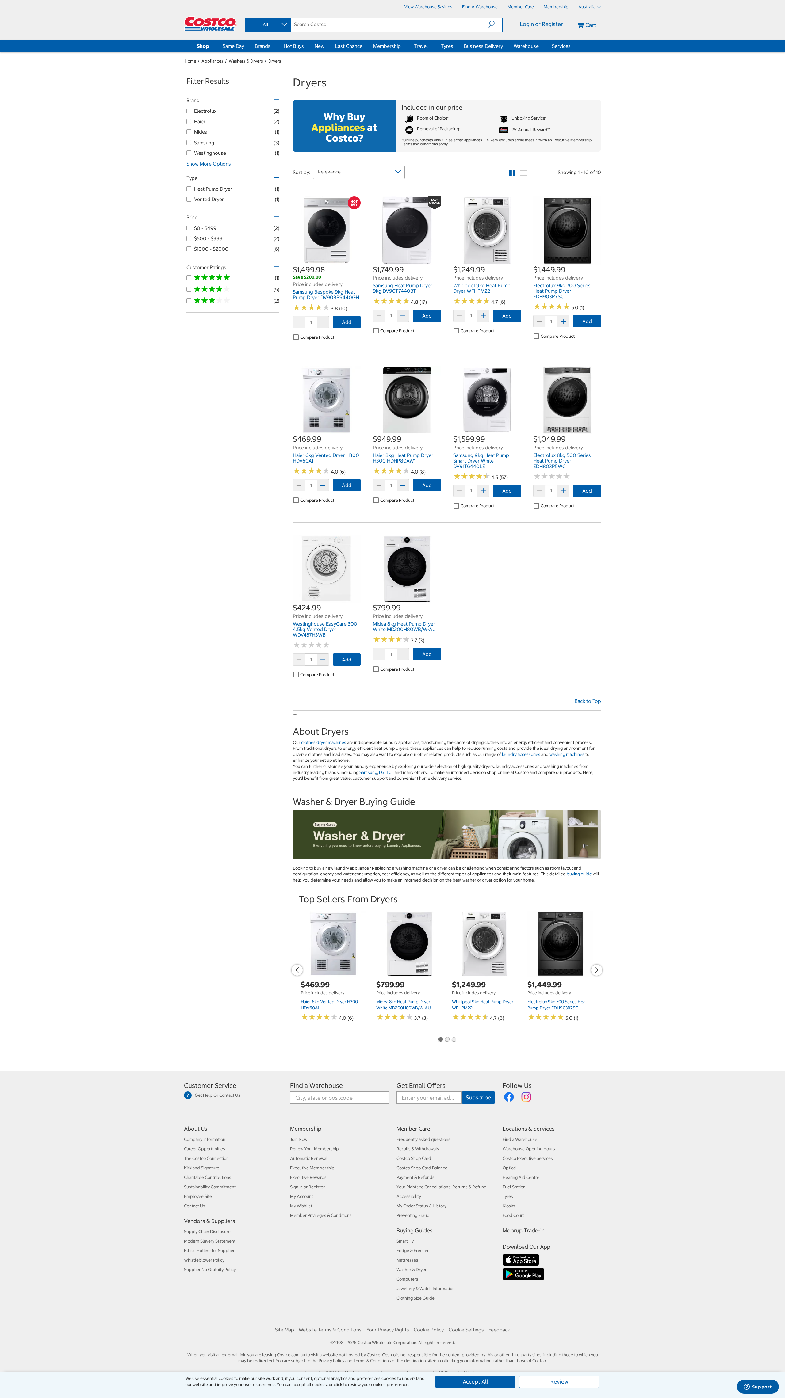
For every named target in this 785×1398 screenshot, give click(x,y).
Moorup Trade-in (524, 1230)
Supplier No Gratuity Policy (210, 1269)
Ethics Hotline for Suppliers (210, 1250)
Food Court (513, 1215)
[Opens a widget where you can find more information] (758, 1387)
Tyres (447, 46)
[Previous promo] (297, 970)
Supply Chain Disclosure (207, 1231)
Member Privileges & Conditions (321, 1215)
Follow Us (517, 1085)
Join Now (298, 1139)
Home (190, 61)
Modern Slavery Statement (210, 1241)
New (319, 46)
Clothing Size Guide (415, 1298)
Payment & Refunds (415, 1177)
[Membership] (402, 46)
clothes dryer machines (323, 742)
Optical (510, 1168)
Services (561, 46)
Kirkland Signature (201, 1168)
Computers (407, 1279)
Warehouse (526, 46)
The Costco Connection (206, 1158)
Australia (586, 7)
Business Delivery (483, 46)
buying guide (579, 874)
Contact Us (194, 1206)
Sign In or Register (307, 1187)
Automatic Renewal (308, 1158)
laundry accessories (521, 754)
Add (346, 322)
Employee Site (198, 1196)
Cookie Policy (429, 1330)
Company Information (204, 1139)
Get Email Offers (421, 1085)
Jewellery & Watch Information (425, 1288)
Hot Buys (294, 46)
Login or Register (541, 24)
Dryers (274, 61)
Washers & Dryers (246, 61)
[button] (495, 24)
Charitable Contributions (207, 1177)
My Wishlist (301, 1206)
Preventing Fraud (413, 1215)
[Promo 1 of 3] (440, 1040)
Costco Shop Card (413, 1158)
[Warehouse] (540, 46)
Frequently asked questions (423, 1139)
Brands (262, 46)
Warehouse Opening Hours (529, 1149)
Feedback (499, 1330)
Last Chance (348, 46)
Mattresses (407, 1260)
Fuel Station (514, 1187)
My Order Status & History (421, 1206)
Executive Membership (312, 1168)
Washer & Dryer (411, 1269)
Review (559, 1381)
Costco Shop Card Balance (421, 1168)
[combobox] (267, 24)
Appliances (212, 61)
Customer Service (210, 1085)
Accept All (475, 1381)
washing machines (567, 754)
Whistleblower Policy (204, 1260)
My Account (301, 1196)
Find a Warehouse (316, 1085)
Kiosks (509, 1206)
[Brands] (271, 46)
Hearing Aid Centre (521, 1177)
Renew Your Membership (314, 1149)
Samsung (368, 772)
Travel (421, 46)
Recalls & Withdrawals (417, 1149)
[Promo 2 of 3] (447, 1040)
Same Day (233, 46)
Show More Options (208, 164)
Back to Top (588, 701)
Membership (387, 46)
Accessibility (408, 1196)
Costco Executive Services (528, 1158)
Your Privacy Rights (387, 1330)
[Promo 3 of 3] (453, 1040)
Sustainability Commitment (210, 1187)
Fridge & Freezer (412, 1250)
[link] (327, 261)
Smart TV (405, 1241)
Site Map (284, 1330)
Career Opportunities (204, 1149)
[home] (210, 23)
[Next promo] (597, 970)
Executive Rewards (308, 1177)
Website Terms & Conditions (330, 1330)
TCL (390, 772)
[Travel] (429, 46)
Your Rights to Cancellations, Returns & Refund (441, 1187)
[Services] (572, 46)
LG (382, 772)
